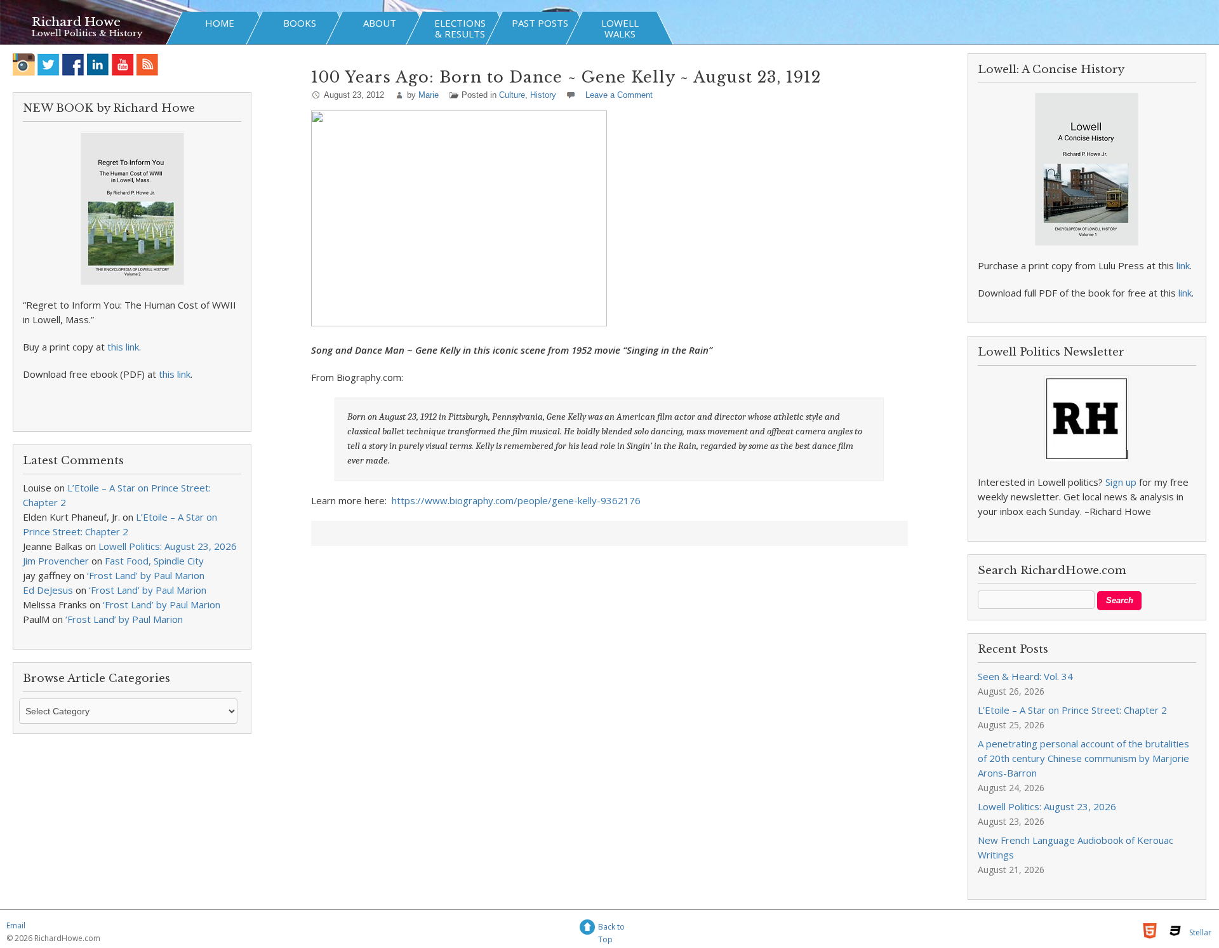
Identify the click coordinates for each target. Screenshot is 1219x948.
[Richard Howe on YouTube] (123, 64)
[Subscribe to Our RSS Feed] (148, 64)
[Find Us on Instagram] (24, 64)
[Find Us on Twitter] (48, 64)
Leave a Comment (619, 95)
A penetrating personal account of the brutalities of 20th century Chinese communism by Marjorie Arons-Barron (1083, 758)
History (543, 95)
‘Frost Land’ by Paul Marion (145, 575)
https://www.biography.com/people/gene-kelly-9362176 (516, 500)
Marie (428, 95)
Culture (512, 95)
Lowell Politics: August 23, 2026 (167, 546)
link (1183, 265)
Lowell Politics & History (87, 33)
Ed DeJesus (48, 590)
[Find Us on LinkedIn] (98, 64)
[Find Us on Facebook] (73, 64)
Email (15, 925)
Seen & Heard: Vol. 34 (1025, 676)
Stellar (1200, 932)
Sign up (1120, 482)
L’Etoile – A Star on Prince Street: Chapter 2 (1072, 710)
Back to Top (611, 928)
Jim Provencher (56, 560)
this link (123, 346)
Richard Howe (76, 22)
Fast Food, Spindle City (154, 560)
